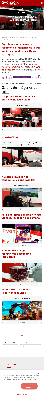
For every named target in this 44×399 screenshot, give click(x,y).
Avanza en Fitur (10, 343)
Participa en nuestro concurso (19, 65)
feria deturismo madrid (30, 343)
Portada (4, 37)
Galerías (22, 13)
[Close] (38, 373)
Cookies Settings (22, 394)
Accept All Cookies (29, 386)
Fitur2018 (22, 346)
